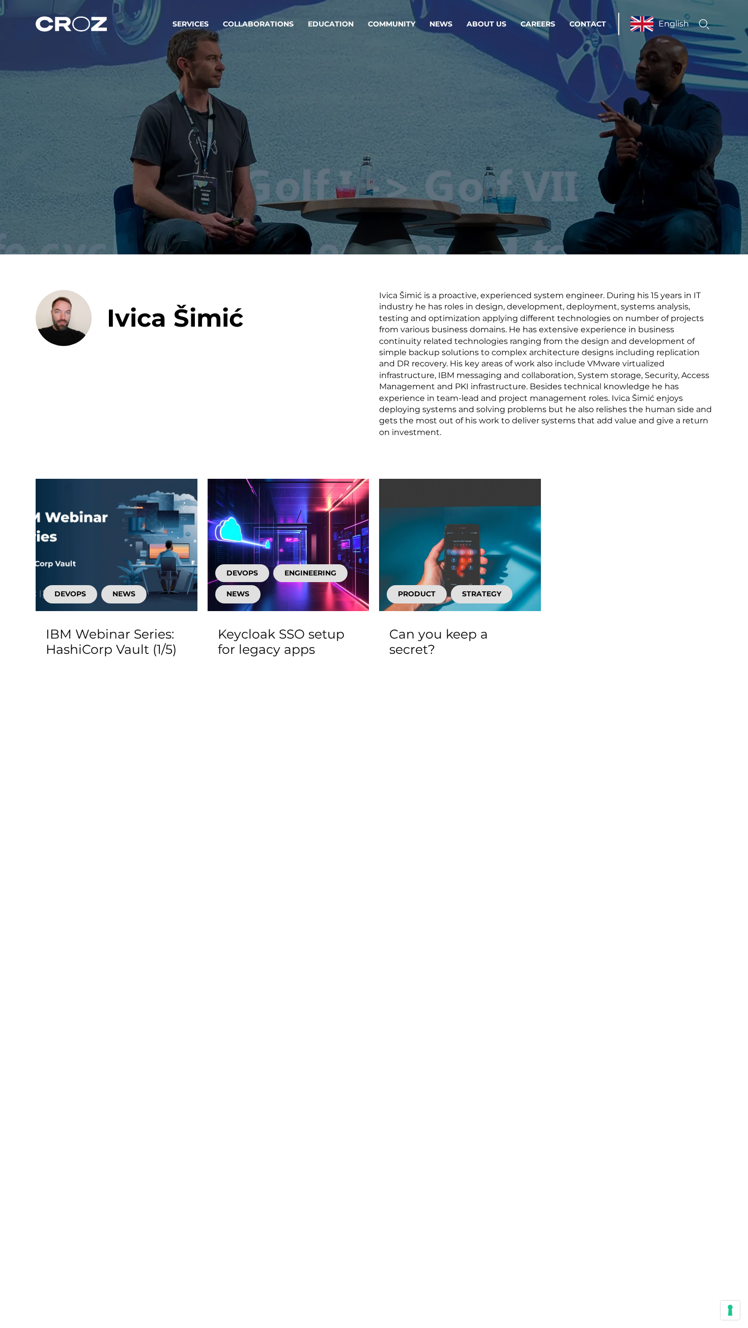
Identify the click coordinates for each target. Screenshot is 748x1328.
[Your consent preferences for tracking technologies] (730, 1310)
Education (331, 23)
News (440, 23)
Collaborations (258, 23)
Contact (587, 23)
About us (486, 23)
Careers (538, 23)
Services (190, 23)
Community (391, 23)
